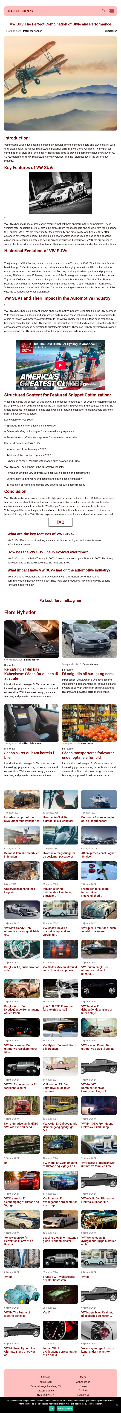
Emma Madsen (90, 664)
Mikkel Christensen (31, 743)
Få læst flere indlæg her (60, 600)
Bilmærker (111, 30)
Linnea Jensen (31, 659)
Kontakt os (83, 1394)
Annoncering (83, 1381)
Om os (83, 1386)
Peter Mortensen (32, 30)
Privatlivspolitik (65, 1408)
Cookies (83, 1390)
